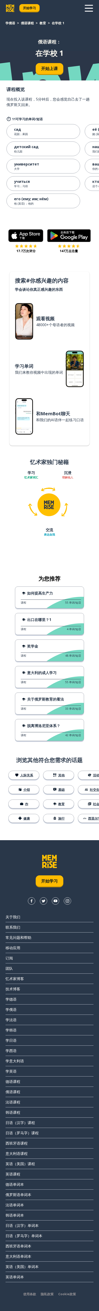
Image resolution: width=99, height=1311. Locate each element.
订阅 (9, 958)
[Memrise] (10, 8)
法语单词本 (15, 1204)
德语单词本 (15, 1184)
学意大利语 (15, 1060)
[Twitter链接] (43, 901)
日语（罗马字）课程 (22, 1132)
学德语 (11, 999)
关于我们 (13, 916)
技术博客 (13, 988)
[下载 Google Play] (69, 235)
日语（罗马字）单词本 (24, 1235)
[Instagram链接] (67, 901)
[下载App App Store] (26, 235)
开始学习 (29, 8)
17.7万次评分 (26, 251)
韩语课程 (13, 1112)
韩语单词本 (15, 1215)
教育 (43, 23)
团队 (9, 968)
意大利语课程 (17, 1153)
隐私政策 (47, 1294)
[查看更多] (88, 8)
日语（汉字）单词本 (22, 1225)
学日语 (11, 1040)
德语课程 (13, 1081)
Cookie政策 (67, 1294)
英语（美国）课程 (20, 1163)
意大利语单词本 (18, 1256)
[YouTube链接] (55, 901)
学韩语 (11, 1030)
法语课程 (13, 1102)
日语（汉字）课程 (20, 1122)
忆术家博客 (15, 978)
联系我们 (13, 927)
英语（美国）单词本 (22, 1266)
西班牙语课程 (17, 1143)
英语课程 (13, 1174)
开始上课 (49, 68)
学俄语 (10, 23)
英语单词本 (15, 1276)
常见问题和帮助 (18, 937)
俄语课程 (27, 23)
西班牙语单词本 (18, 1246)
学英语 (11, 1071)
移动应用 (13, 947)
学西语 (11, 1050)
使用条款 (29, 1294)
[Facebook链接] (31, 901)
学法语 (11, 1019)
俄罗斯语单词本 (18, 1194)
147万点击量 (69, 251)
